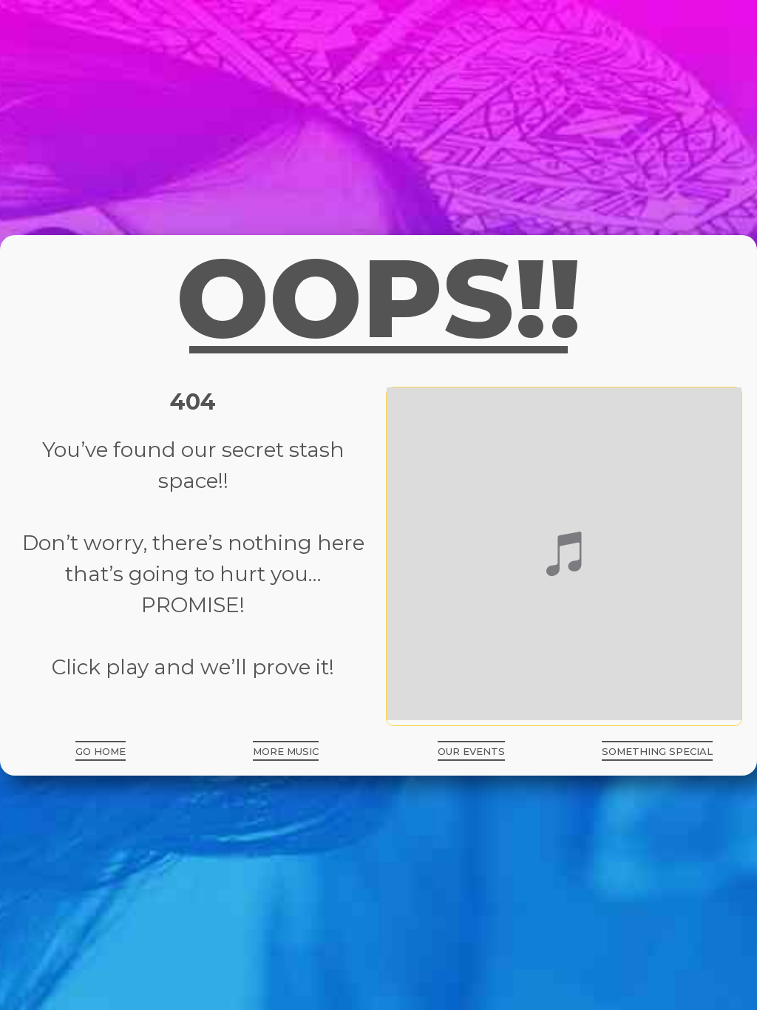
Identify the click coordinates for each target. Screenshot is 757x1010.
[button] (100, 751)
